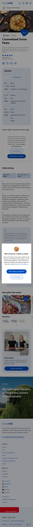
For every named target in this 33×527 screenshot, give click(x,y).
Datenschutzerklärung (21, 264)
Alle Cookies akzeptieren (16, 271)
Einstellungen (16, 277)
